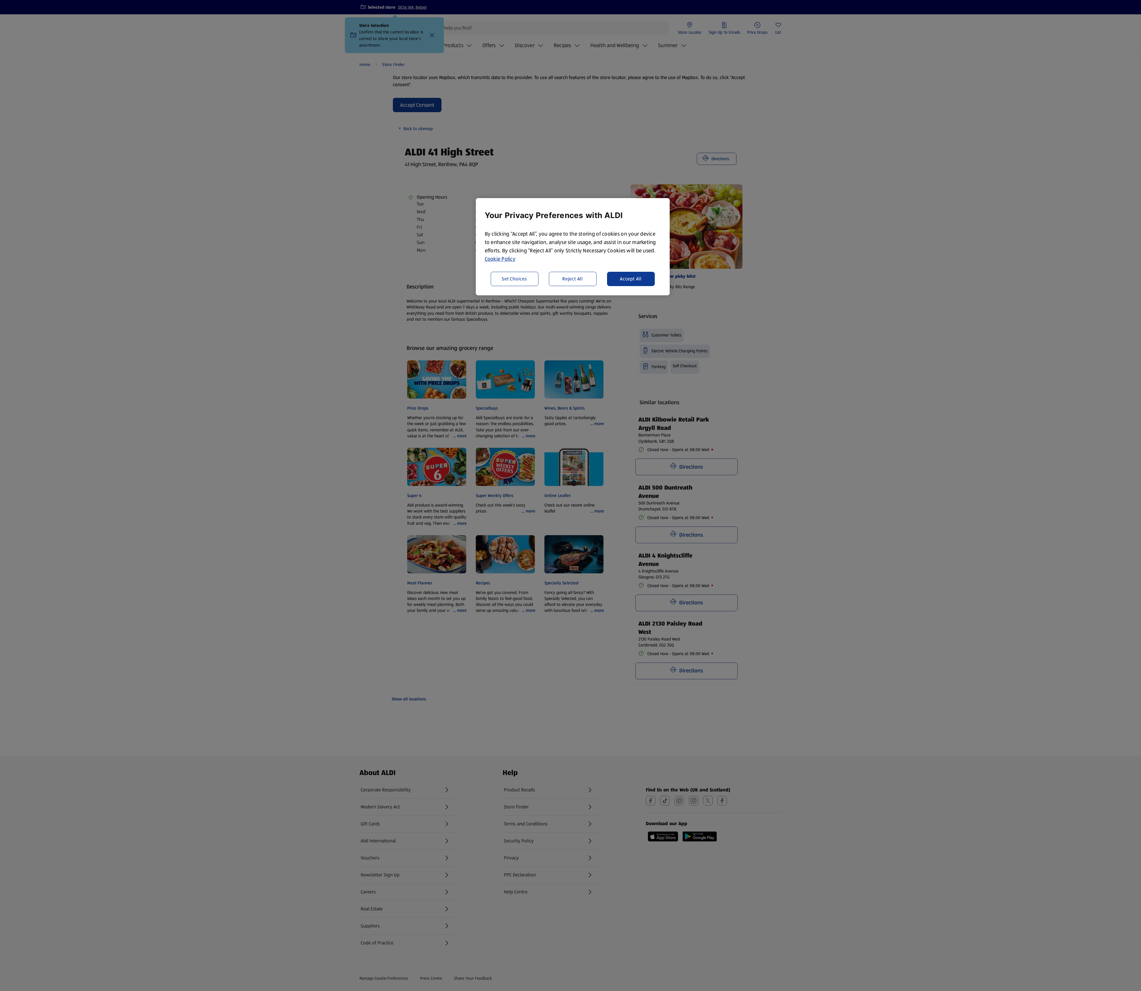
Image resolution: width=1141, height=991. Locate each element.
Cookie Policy (500, 259)
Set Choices (514, 278)
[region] (573, 246)
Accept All (631, 278)
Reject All (572, 278)
